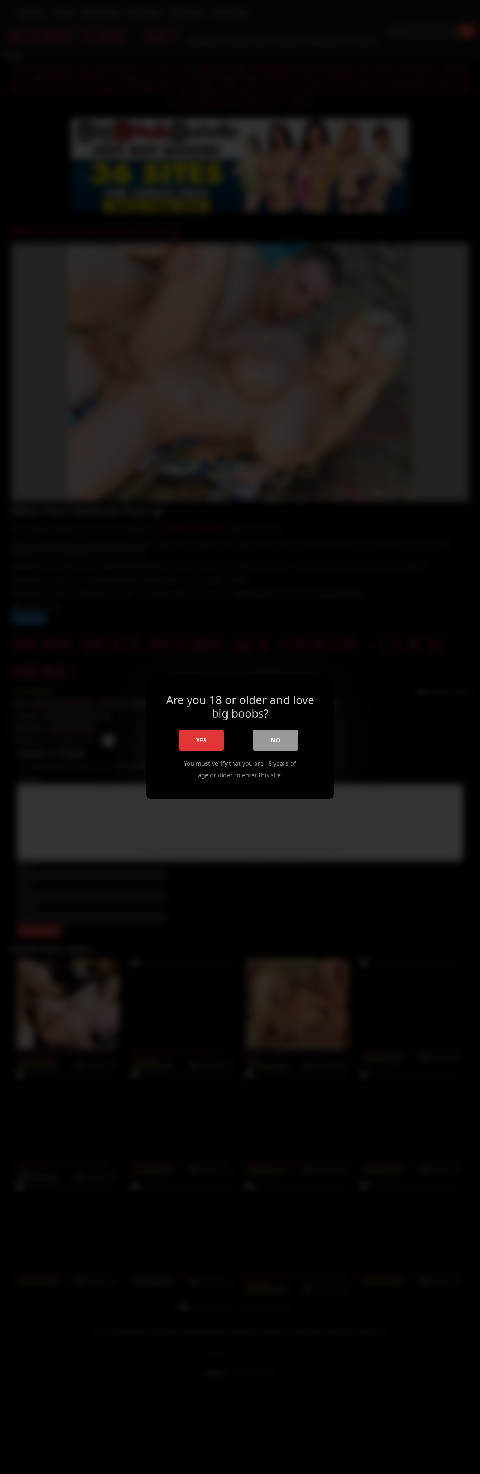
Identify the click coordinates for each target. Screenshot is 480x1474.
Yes (201, 740)
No (275, 740)
